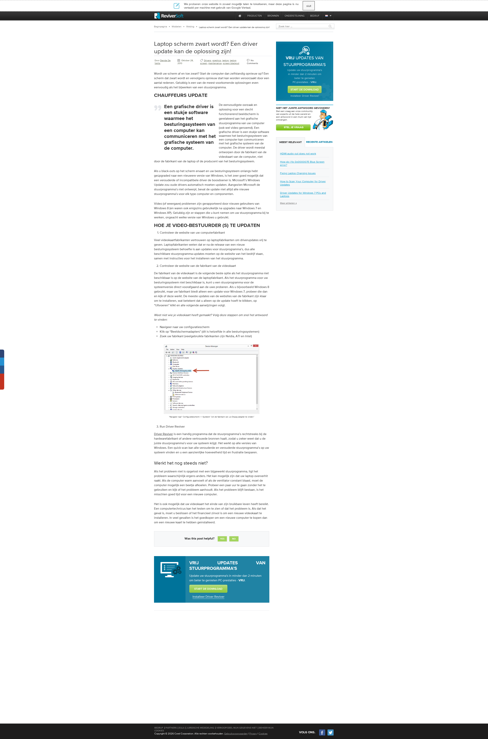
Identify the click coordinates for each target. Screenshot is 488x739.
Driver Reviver (163, 434)
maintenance (215, 63)
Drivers (207, 60)
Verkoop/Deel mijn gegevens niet (236, 727)
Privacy (253, 733)
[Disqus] (211, 663)
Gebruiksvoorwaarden (236, 733)
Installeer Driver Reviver (208, 596)
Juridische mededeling (200, 727)
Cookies (263, 733)
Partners (171, 727)
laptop (225, 60)
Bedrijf (158, 727)
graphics (216, 60)
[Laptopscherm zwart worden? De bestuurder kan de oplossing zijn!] (211, 414)
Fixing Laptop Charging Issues (298, 173)
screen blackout (231, 63)
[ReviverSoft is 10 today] (231, 15)
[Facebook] (322, 735)
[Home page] (239, 15)
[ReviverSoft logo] (168, 16)
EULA (182, 727)
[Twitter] (330, 735)
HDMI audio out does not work (298, 153)
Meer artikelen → (288, 203)
